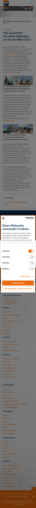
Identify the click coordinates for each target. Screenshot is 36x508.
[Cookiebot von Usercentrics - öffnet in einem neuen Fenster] (25, 218)
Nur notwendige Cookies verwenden (18, 289)
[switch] (31, 256)
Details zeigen (25, 276)
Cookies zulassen (18, 283)
